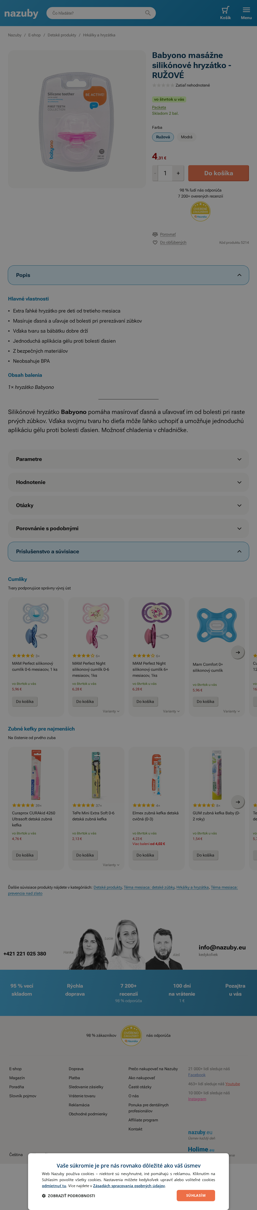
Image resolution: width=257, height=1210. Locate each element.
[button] (68, 1195)
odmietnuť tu (54, 1185)
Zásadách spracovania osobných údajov (129, 1185)
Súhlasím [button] (196, 1195)
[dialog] (128, 1181)
